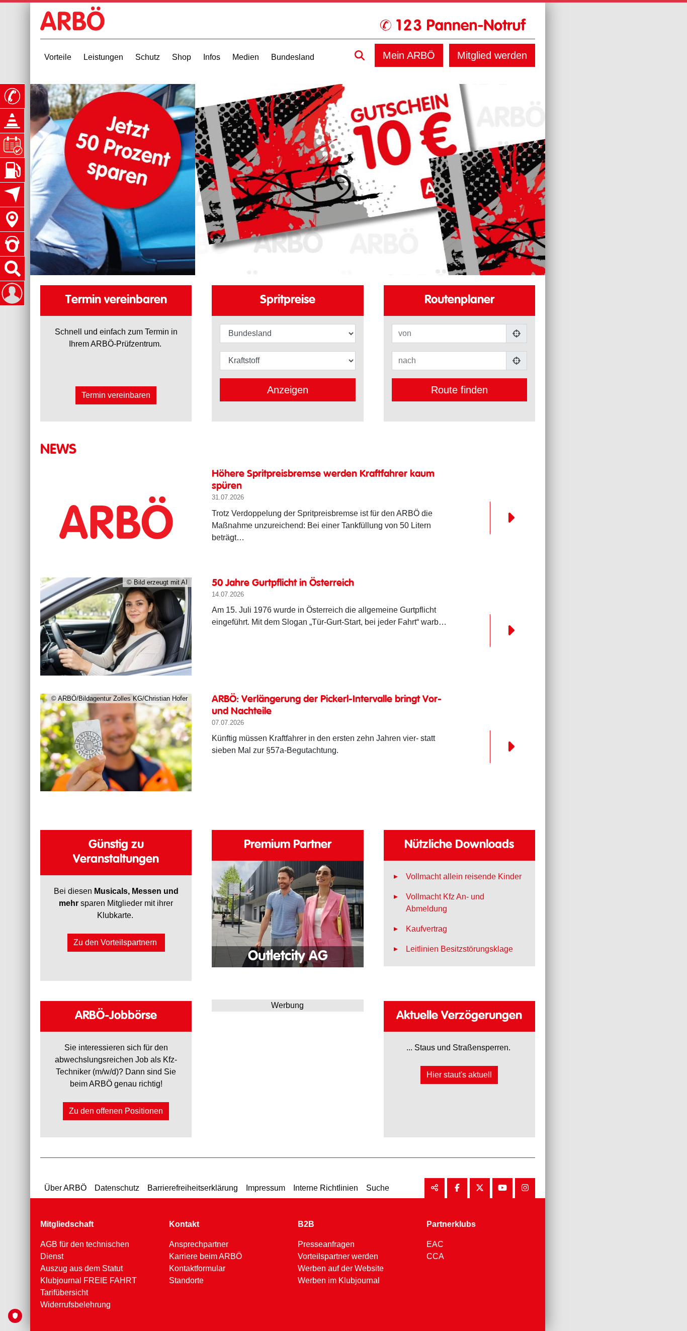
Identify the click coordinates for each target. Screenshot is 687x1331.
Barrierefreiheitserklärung (192, 1188)
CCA (435, 1256)
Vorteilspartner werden (338, 1256)
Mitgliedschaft (67, 1224)
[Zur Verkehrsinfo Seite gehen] (12, 121)
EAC (435, 1244)
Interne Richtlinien (325, 1188)
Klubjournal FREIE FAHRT (88, 1280)
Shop (181, 57)
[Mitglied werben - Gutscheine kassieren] (311, 179)
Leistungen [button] (103, 57)
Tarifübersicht (64, 1292)
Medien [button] (245, 57)
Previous (241, 909)
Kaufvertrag (426, 929)
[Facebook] (457, 1188)
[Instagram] (525, 1188)
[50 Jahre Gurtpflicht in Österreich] (502, 630)
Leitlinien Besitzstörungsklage (459, 949)
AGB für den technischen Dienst (84, 1250)
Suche (377, 1188)
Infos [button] (211, 57)
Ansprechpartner (198, 1244)
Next (334, 909)
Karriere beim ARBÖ (205, 1256)
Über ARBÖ (65, 1188)
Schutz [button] (147, 57)
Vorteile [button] (57, 57)
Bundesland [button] (292, 57)
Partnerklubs (451, 1224)
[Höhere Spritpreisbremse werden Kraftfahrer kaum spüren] (116, 517)
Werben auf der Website (341, 1268)
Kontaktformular (197, 1268)
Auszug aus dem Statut (81, 1268)
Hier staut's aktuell (459, 1074)
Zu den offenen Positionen (116, 1111)
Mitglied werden (492, 55)
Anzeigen (287, 389)
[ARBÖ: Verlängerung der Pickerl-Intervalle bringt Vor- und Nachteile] (502, 746)
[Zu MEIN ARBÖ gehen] (12, 293)
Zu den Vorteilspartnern (116, 942)
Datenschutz (117, 1188)
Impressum (265, 1188)
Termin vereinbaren (115, 395)
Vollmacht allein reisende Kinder (464, 876)
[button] (360, 55)
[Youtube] (502, 1188)
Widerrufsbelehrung (75, 1304)
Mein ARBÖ (409, 55)
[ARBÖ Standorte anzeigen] (12, 219)
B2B (306, 1224)
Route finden (459, 389)
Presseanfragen (326, 1244)
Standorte (186, 1280)
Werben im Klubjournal (339, 1280)
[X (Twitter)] (480, 1188)
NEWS (58, 450)
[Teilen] (434, 1188)
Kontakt (184, 1224)
